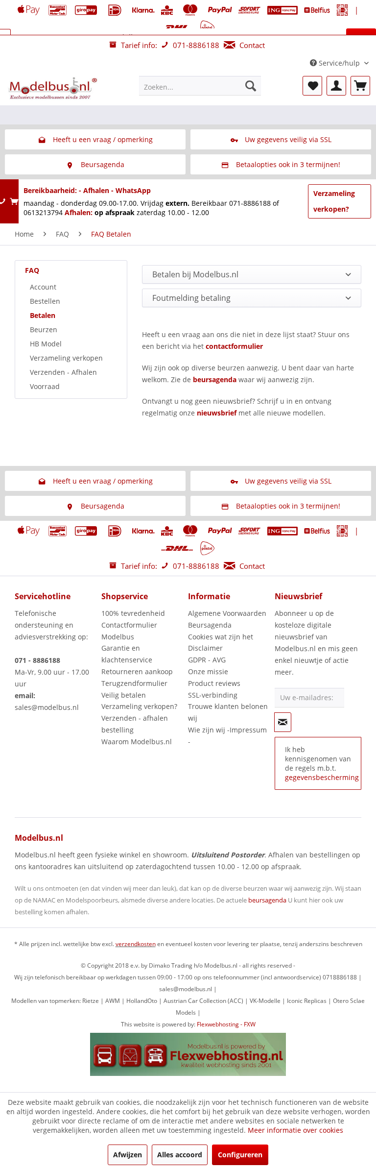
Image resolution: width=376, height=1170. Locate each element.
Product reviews (214, 683)
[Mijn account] (336, 86)
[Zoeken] (250, 86)
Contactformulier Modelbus (129, 630)
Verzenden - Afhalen (63, 372)
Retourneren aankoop (137, 671)
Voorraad (45, 386)
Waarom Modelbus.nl (136, 741)
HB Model (46, 343)
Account (43, 287)
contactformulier (234, 346)
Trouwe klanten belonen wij (228, 712)
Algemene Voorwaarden (227, 613)
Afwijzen (127, 1154)
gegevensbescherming (322, 777)
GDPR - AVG (207, 659)
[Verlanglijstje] (312, 86)
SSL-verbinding (212, 695)
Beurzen (43, 329)
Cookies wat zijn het (220, 636)
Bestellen (45, 301)
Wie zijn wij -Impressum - (227, 735)
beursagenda (214, 379)
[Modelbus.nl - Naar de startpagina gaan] (54, 88)
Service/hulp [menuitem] (339, 63)
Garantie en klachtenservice (126, 653)
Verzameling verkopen (66, 358)
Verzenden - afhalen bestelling (134, 723)
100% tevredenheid (133, 613)
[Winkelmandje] (360, 86)
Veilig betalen (123, 695)
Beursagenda (210, 625)
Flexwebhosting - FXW (226, 1024)
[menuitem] (200, 86)
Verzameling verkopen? (334, 201)
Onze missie (208, 671)
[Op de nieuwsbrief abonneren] (282, 722)
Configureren (240, 1154)
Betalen (42, 315)
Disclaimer (205, 648)
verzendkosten (136, 944)
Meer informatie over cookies (295, 1130)
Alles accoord (179, 1154)
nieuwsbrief (216, 412)
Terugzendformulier (134, 683)
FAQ (32, 270)
